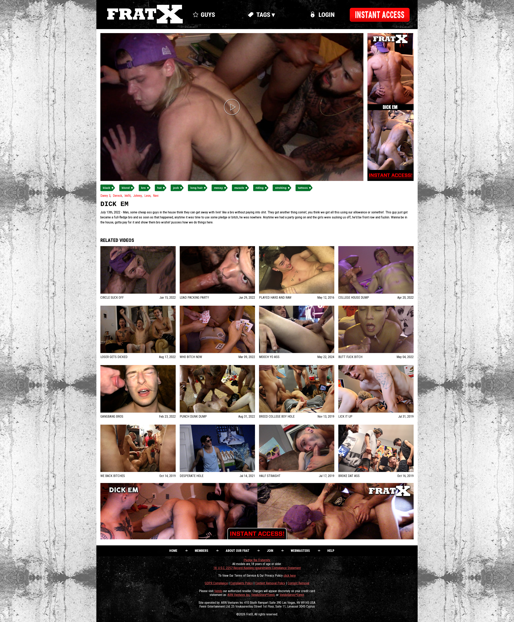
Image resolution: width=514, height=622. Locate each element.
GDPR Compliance (216, 583)
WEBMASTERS (300, 551)
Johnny (137, 196)
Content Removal (298, 583)
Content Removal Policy (270, 583)
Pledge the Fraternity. (257, 560)
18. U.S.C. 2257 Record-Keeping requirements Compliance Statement (257, 568)
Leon (147, 196)
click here (290, 575)
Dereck (117, 196)
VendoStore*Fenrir (263, 595)
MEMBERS (201, 551)
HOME (173, 551)
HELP (330, 551)
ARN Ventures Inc (238, 595)
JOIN (270, 551)
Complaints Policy (241, 583)
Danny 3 (105, 196)
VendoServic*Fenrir (291, 595)
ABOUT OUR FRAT (237, 551)
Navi (155, 196)
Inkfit (127, 196)
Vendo (218, 591)
